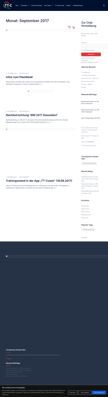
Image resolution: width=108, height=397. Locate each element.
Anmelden (84, 237)
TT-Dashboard (85, 72)
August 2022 (85, 206)
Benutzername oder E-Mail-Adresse (89, 34)
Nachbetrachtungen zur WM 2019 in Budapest (90, 111)
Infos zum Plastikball (19, 77)
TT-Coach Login (59, 5)
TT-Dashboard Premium (88, 75)
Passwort (84, 42)
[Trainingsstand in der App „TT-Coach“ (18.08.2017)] (40, 151)
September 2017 (86, 215)
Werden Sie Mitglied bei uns (89, 62)
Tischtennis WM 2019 (89, 163)
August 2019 (85, 209)
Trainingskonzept (78, 5)
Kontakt (68, 5)
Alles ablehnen (85, 392)
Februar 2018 (85, 212)
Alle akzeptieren (98, 392)
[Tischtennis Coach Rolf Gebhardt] (7, 5)
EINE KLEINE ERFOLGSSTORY (90, 118)
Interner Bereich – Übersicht (89, 78)
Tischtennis (24, 5)
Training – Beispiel (86, 84)
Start (17, 5)
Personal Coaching (36, 5)
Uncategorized (24, 73)
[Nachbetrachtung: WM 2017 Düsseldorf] (40, 99)
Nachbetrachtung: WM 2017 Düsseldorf (31, 115)
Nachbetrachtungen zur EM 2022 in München (90, 102)
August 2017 (85, 218)
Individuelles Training (87, 81)
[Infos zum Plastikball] (40, 50)
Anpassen (72, 392)
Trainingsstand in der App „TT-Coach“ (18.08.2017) (39, 180)
